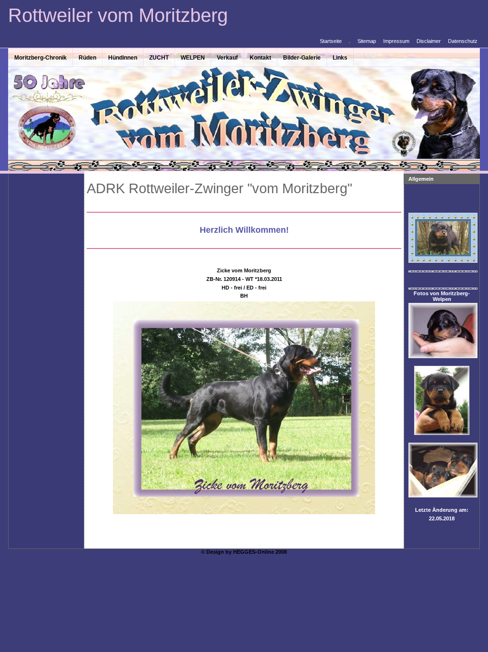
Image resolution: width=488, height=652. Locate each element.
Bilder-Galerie (302, 57)
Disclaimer (429, 41)
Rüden (87, 57)
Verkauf (227, 57)
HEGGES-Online (253, 552)
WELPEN (193, 57)
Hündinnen (122, 57)
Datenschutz (463, 41)
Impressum (396, 41)
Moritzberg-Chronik (40, 57)
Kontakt (260, 57)
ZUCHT (159, 57)
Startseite (331, 41)
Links (340, 57)
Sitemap (366, 41)
